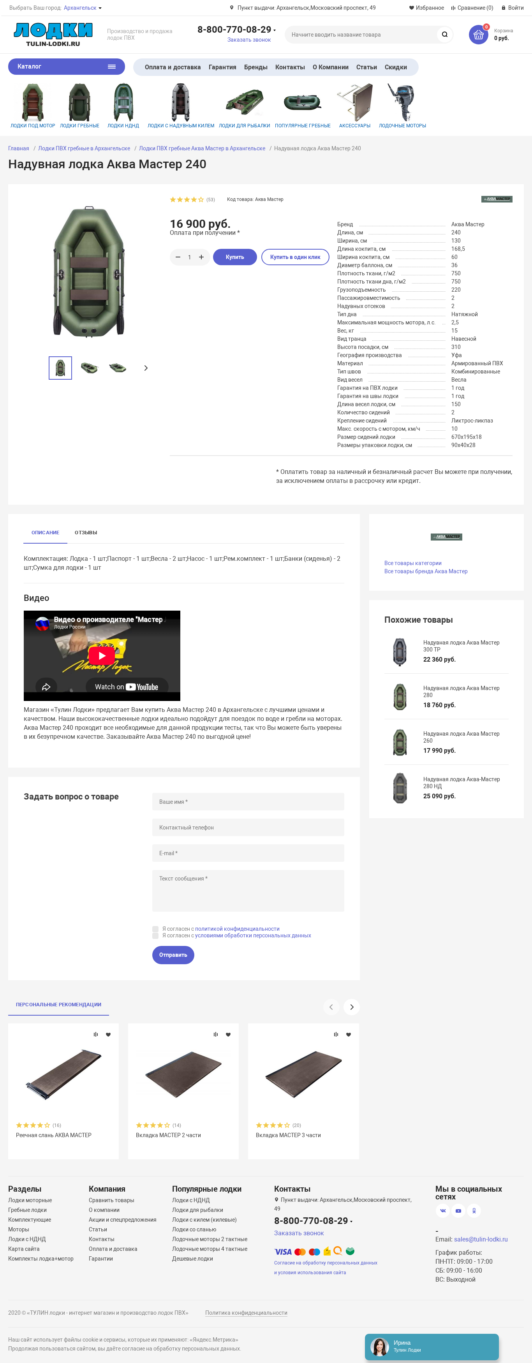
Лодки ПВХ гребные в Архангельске (84, 148)
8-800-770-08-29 (234, 29)
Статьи (366, 67)
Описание (46, 532)
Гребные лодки (27, 1210)
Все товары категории (413, 563)
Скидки (396, 67)
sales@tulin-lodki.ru (481, 1239)
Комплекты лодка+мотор (41, 1259)
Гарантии (101, 1259)
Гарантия (222, 67)
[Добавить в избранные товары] (108, 1034)
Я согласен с (221, 929)
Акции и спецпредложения (123, 1220)
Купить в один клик (295, 257)
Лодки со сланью (194, 1229)
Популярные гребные (303, 126)
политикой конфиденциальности (237, 929)
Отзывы (86, 532)
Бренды (256, 67)
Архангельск (80, 8)
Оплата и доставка (173, 67)
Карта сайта (24, 1249)
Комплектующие (29, 1220)
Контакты (290, 67)
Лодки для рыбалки (244, 126)
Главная (18, 148)
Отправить (173, 955)
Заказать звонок (249, 40)
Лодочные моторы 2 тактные (209, 1239)
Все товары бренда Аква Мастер (426, 571)
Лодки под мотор (33, 126)
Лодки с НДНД (27, 1239)
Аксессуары (354, 126)
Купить (235, 257)
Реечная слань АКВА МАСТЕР (54, 1135)
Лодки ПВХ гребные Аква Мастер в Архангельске (202, 148)
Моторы (18, 1229)
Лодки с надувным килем (181, 126)
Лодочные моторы (402, 126)
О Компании (331, 67)
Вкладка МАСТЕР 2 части (168, 1135)
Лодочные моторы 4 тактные (209, 1249)
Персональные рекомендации (59, 1004)
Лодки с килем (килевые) (204, 1220)
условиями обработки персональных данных (253, 935)
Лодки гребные (79, 126)
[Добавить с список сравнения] (96, 1034)
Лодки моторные (30, 1200)
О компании (104, 1210)
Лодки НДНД (123, 126)
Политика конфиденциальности (246, 1313)
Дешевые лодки (192, 1259)
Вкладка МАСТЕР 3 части (288, 1135)
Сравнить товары (111, 1200)
